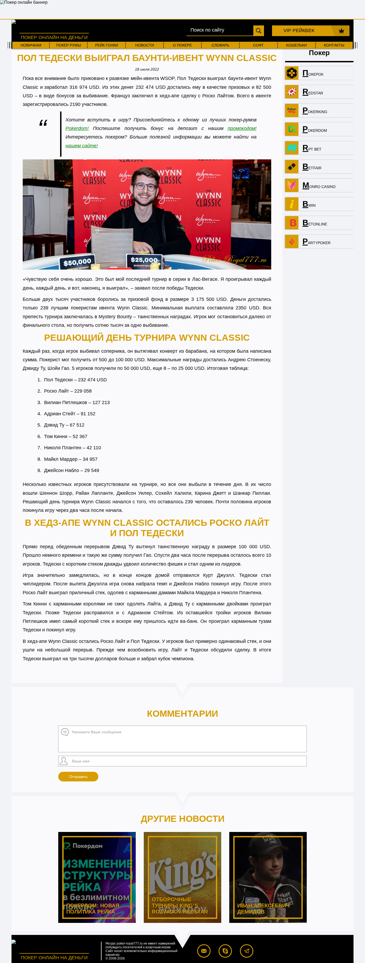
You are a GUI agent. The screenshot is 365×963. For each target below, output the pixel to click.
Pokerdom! (77, 128)
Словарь (220, 45)
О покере (182, 45)
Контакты (334, 45)
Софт (258, 45)
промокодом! (242, 128)
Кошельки (296, 45)
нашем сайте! (81, 145)
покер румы (68, 45)
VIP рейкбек (299, 30)
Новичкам (31, 45)
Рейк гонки (106, 45)
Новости (144, 45)
